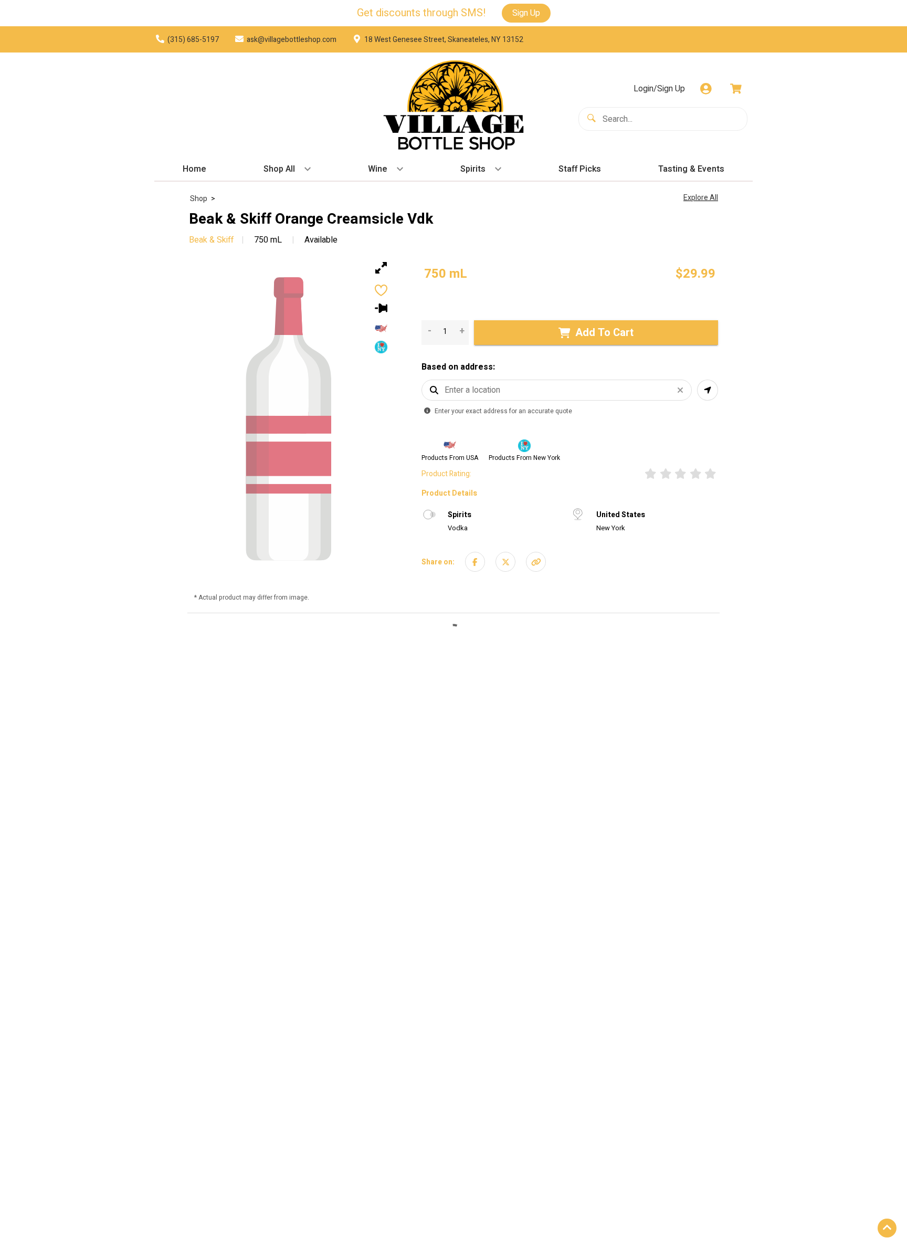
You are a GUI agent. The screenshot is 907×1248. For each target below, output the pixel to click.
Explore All (700, 197)
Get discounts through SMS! (421, 13)
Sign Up (526, 13)
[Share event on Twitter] (505, 561)
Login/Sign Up (659, 88)
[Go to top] (887, 1228)
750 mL (268, 240)
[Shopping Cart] (735, 88)
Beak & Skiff (211, 240)
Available (320, 240)
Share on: (438, 561)
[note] (445, 274)
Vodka (458, 528)
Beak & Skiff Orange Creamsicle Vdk (311, 219)
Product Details (449, 493)
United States (620, 514)
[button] (536, 561)
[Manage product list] (381, 308)
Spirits (459, 514)
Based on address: (458, 367)
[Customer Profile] (706, 88)
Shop (198, 198)
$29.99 (695, 274)
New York (610, 528)
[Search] (593, 118)
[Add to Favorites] (381, 290)
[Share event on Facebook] (475, 561)
